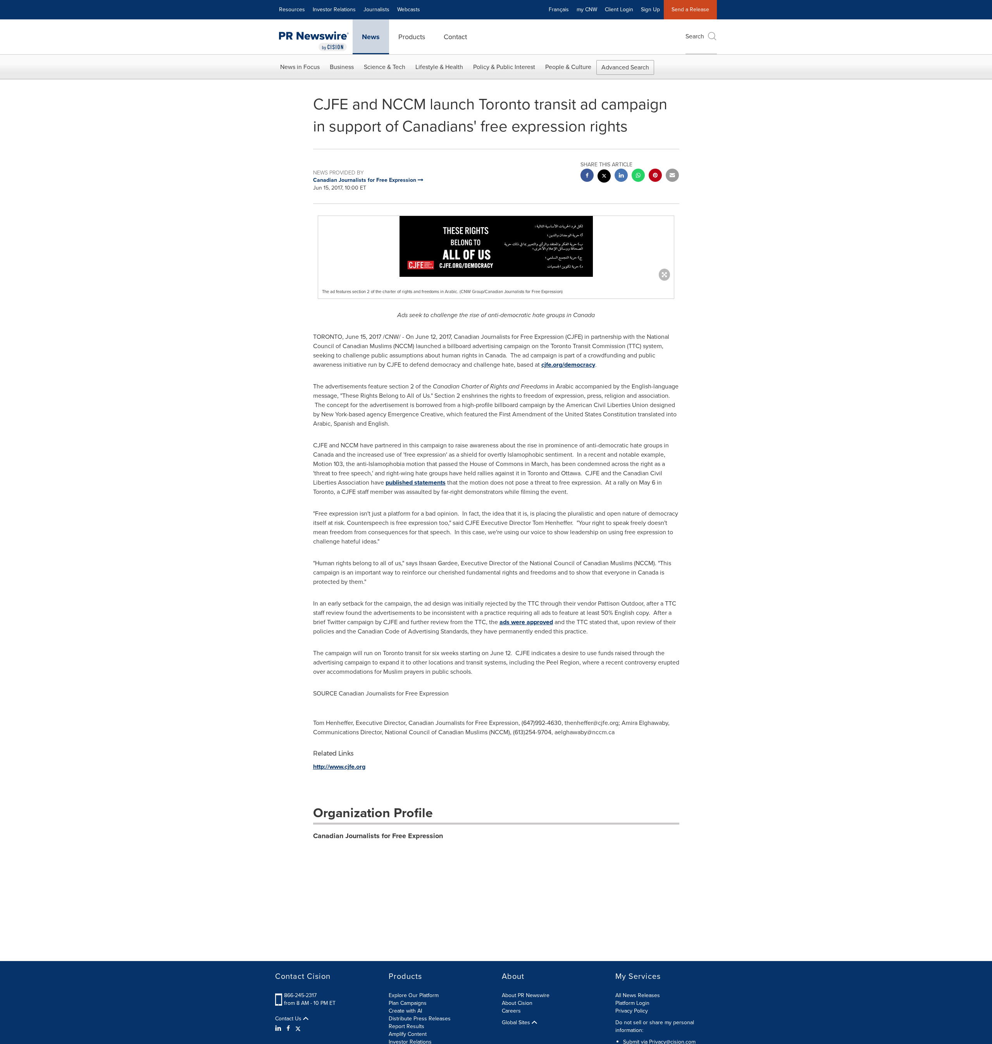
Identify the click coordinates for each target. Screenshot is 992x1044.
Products (411, 37)
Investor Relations (334, 9)
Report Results (406, 1026)
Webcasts (408, 9)
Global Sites (517, 1023)
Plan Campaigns (408, 1003)
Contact (455, 37)
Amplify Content (408, 1034)
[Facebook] (288, 1028)
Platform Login (632, 1003)
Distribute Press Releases (420, 1019)
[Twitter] (298, 1028)
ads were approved (526, 622)
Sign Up (650, 9)
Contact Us (289, 1019)
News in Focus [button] (300, 66)
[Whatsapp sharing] (638, 176)
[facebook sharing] (587, 176)
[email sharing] (672, 176)
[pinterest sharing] (655, 176)
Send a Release (690, 9)
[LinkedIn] (279, 1028)
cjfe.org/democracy (568, 364)
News (371, 37)
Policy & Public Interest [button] (504, 66)
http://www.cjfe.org (339, 766)
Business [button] (342, 66)
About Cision (517, 1003)
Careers (511, 1011)
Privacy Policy (631, 1011)
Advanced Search (625, 67)
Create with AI (405, 1011)
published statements (416, 482)
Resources (292, 9)
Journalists (376, 9)
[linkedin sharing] (621, 176)
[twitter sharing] (604, 177)
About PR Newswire (525, 995)
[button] (496, 246)
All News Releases (637, 995)
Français (559, 9)
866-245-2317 (300, 995)
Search (694, 36)
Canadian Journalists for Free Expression (378, 836)
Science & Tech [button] (384, 66)
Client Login (619, 9)
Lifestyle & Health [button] (439, 66)
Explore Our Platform (414, 995)
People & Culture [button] (568, 66)
